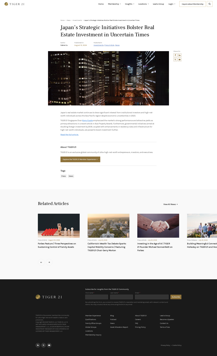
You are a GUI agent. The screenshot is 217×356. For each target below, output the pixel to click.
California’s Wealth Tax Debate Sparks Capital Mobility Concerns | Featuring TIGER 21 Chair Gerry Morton (107, 247)
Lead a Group (158, 4)
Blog (112, 315)
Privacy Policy (165, 345)
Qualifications (90, 319)
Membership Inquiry (93, 335)
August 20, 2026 (54, 240)
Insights (128, 4)
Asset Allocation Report (119, 327)
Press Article (109, 45)
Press (63, 176)
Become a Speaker (167, 319)
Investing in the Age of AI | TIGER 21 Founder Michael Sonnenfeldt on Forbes (155, 247)
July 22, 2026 (102, 240)
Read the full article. (69, 134)
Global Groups (90, 327)
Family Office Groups (93, 323)
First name (89, 293)
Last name (114, 293)
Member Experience (93, 315)
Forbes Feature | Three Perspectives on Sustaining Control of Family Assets (57, 245)
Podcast (113, 319)
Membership (113, 4)
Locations (142, 4)
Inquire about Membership (192, 4)
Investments (99, 45)
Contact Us (164, 323)
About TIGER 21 (141, 315)
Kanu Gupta (87, 120)
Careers (138, 319)
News (117, 45)
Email (137, 293)
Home (101, 4)
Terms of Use (165, 327)
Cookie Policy (176, 345)
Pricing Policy (140, 327)
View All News (169, 204)
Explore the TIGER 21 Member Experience (79, 159)
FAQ (136, 323)
